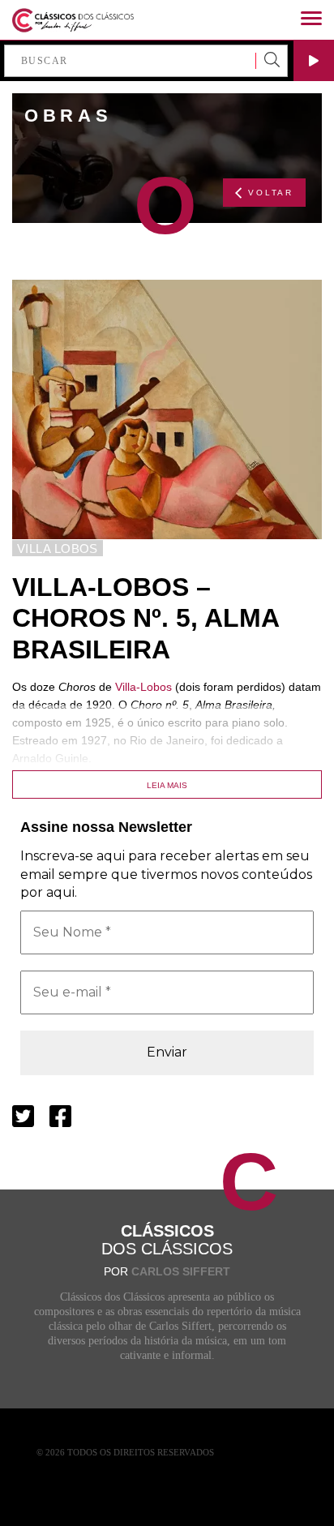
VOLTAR (270, 192)
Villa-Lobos (143, 686)
